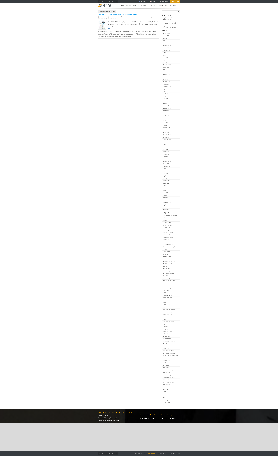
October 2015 (166, 110)
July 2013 (165, 171)
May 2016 (165, 96)
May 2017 (165, 69)
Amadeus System (167, 222)
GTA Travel (112, 31)
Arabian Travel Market (168, 232)
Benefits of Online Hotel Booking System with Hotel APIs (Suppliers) (117, 14)
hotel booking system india (148, 33)
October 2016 (166, 84)
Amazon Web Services (168, 225)
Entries (165, 400)
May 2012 (165, 190)
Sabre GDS (165, 326)
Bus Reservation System (168, 237)
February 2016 (166, 103)
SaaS (164, 324)
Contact (101, 435)
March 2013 (166, 180)
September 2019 (167, 50)
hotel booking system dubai (125, 33)
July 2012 (165, 185)
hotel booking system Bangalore (144, 31)
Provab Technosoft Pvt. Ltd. (149, 453)
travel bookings (166, 360)
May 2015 (165, 120)
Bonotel (101, 31)
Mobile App (165, 292)
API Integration (166, 227)
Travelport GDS (166, 384)
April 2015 (165, 122)
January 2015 (166, 130)
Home (122, 5)
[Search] (179, 12)
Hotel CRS (165, 276)
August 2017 (166, 67)
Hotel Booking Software (124, 31)
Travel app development (169, 353)
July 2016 (165, 91)
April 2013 (165, 178)
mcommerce (166, 290)
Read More (112, 28)
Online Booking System (168, 312)
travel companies (167, 362)
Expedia (107, 31)
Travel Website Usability (168, 382)
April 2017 (165, 72)
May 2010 (165, 207)
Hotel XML (165, 283)
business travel (166, 242)
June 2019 (165, 57)
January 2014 (166, 156)
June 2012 (165, 188)
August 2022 (166, 35)
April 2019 (165, 62)
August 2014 (166, 142)
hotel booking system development (112, 33)
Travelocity (127, 36)
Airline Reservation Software (128, 17)
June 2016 (165, 93)
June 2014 (165, 147)
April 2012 (165, 192)
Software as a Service (168, 331)
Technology (165, 343)
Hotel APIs (117, 31)
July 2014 (165, 144)
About (100, 432)
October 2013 (166, 163)
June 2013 (165, 173)
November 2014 (167, 135)
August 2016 (166, 89)
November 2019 (167, 45)
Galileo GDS (166, 254)
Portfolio (161, 5)
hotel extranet (166, 278)
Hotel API (154, 17)
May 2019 (165, 60)
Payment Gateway (167, 317)
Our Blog (101, 437)
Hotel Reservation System (169, 280)
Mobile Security (166, 305)
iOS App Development (168, 288)
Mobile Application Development (171, 300)
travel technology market (169, 377)
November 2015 (167, 108)
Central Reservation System (169, 246)
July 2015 (165, 118)
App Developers (167, 230)
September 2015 (167, 113)
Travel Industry (166, 365)
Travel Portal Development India (118, 36)
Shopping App (166, 329)
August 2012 (166, 183)
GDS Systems (166, 259)
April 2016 (165, 98)
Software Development (168, 333)
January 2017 (166, 76)
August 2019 (166, 52)
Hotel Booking (166, 268)
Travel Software (166, 372)
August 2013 (166, 168)
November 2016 (167, 81)
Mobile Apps (166, 302)
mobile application (167, 297)
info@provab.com (165, 1)
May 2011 (165, 205)
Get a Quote (175, 1)
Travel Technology (167, 375)
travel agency (166, 348)
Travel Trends (166, 379)
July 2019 (165, 55)
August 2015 (166, 115)
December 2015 (166, 105)
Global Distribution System (169, 261)
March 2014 (166, 151)
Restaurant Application (168, 321)
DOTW (104, 31)
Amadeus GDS (148, 17)
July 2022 (165, 38)
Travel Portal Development (169, 370)
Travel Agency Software (168, 350)
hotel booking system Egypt (136, 33)
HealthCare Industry (168, 263)
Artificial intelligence (168, 234)
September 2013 (167, 166)
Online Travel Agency (168, 314)
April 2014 (165, 149)
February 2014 (166, 154)
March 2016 (166, 101)
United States (166, 389)
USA (131, 36)
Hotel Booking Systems (110, 18)
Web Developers (167, 391)
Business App (166, 239)
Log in (164, 397)
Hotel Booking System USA (115, 34)
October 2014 (166, 137)
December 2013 (166, 159)
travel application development (170, 355)
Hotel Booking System (133, 31)
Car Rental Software (168, 244)
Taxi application (166, 336)
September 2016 (167, 86)
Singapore (109, 36)
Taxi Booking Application (169, 341)
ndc (164, 307)
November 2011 (167, 200)
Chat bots (165, 249)
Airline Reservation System (139, 17)
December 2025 (166, 33)
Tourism (165, 346)
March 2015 (166, 125)
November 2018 (167, 64)
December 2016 (166, 79)
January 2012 (166, 197)
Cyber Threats (166, 251)
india (122, 34)
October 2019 (166, 48)
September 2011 (167, 202)
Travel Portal (166, 367)
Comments (166, 402)
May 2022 (165, 40)
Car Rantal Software (116, 439)
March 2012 (166, 195)
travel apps (165, 358)
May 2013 (165, 176)
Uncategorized (166, 387)
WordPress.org (166, 404)
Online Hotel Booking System (141, 34)
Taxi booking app (167, 338)
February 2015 (166, 127)
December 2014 (166, 132)
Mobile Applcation (167, 295)
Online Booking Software (169, 309)
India (164, 285)
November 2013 (167, 161)
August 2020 (166, 43)
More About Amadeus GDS (129, 34)
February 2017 (166, 74)
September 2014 (167, 139)
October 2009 (166, 209)
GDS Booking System (168, 256)
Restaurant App (166, 319)
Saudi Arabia (104, 36)
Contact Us (175, 5)
